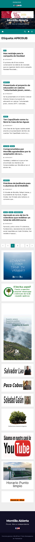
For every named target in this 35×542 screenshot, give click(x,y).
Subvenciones (18, 212)
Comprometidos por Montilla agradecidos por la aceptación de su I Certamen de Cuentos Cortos (17, 154)
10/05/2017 (8, 189)
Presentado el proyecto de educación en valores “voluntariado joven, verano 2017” (17, 89)
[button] (25, 31)
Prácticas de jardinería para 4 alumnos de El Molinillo (16, 184)
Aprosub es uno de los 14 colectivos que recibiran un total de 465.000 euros (16, 217)
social (6, 116)
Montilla (6, 82)
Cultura (6, 146)
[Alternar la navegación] (32, 31)
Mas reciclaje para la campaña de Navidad (14, 54)
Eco (5, 50)
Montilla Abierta (17, 20)
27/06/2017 (8, 93)
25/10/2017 (8, 59)
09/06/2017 (8, 125)
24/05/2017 (8, 157)
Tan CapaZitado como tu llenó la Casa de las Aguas (16, 120)
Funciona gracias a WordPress (11, 536)
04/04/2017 (8, 223)
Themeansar (18, 538)
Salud (5, 212)
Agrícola (6, 180)
